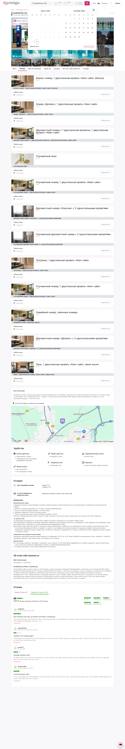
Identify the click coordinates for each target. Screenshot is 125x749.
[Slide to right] (111, 62)
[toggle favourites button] (110, 3)
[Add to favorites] (112, 13)
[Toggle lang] (99, 3)
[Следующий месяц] (93, 9)
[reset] (50, 3)
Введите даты (105, 94)
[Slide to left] (13, 62)
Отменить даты (89, 46)
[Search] (87, 3)
